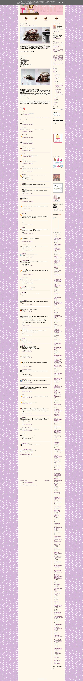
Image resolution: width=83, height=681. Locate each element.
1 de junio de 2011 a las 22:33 (27, 325)
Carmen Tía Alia (25, 260)
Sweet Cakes (56, 548)
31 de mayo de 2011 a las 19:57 (27, 265)
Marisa (23, 166)
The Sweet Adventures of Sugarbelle (58, 360)
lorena (23, 379)
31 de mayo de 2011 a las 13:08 (27, 179)
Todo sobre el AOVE (57, 345)
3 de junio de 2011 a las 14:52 (27, 375)
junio (56, 80)
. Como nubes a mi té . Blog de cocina (58, 566)
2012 (55, 71)
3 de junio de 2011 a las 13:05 (27, 366)
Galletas (28, 114)
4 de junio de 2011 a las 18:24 (27, 391)
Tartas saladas (60, 61)
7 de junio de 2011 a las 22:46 (27, 430)
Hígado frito (56, 298)
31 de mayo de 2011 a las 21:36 (27, 274)
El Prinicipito (56, 625)
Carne (62, 42)
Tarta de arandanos (57, 415)
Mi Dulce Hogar (55, 217)
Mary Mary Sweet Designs (57, 301)
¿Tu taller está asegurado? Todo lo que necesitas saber (58, 308)
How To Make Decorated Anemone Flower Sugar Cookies (58, 326)
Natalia (23, 292)
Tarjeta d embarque (57, 430)
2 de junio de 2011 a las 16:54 (27, 351)
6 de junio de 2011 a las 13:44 (27, 397)
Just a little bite (56, 652)
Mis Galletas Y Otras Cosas (57, 597)
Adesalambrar (24, 153)
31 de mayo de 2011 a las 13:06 (27, 171)
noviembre (57, 75)
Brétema (23, 308)
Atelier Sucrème (57, 584)
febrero (56, 100)
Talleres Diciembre (57, 598)
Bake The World (57, 510)
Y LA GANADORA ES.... (58, 606)
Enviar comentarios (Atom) (28, 482)
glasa (59, 64)
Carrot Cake (24, 277)
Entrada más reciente (23, 480)
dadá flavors (56, 601)
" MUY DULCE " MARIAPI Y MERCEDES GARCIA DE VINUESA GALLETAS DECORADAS (58, 420)
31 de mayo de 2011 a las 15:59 (27, 201)
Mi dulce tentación (57, 334)
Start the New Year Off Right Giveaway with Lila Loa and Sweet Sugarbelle (58, 362)
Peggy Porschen (57, 660)
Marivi (23, 394)
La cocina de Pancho (58, 616)
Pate (62, 56)
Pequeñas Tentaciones (58, 624)
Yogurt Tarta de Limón (57, 609)
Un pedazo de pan (57, 536)
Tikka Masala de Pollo (58, 87)
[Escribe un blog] (30, 113)
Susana (23, 146)
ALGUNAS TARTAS (57, 632)
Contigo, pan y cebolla (57, 537)
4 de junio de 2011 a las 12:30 (27, 382)
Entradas (55, 113)
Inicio (36, 480)
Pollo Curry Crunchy (57, 370)
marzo (56, 99)
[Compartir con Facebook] (32, 113)
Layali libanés (56, 267)
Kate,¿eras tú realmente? (58, 446)
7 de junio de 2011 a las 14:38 (27, 424)
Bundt (54, 42)
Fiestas (58, 50)
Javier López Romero (26, 369)
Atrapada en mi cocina (58, 274)
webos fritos (56, 312)
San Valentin (60, 59)
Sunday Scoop (56, 443)
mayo (56, 81)
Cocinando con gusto (58, 556)
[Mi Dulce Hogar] (56, 228)
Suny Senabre (24, 244)
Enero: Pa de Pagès (57, 511)
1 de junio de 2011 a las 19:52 (27, 311)
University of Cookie (57, 639)
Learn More (60, 2)
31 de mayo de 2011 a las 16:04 (27, 210)
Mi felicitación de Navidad (58, 572)
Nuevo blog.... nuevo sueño (58, 617)
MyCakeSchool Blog (57, 244)
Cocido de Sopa (45, 47)
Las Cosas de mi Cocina (26, 449)
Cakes (57, 42)
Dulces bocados (57, 414)
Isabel (23, 121)
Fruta (62, 50)
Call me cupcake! (57, 473)
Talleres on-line (58, 60)
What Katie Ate (56, 627)
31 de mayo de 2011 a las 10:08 (27, 124)
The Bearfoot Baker (57, 279)
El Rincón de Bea (57, 663)
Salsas (56, 59)
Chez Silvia (24, 127)
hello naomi (56, 580)
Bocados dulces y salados (57, 465)
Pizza (57, 58)
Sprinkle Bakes (57, 248)
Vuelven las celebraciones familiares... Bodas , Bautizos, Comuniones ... (58, 387)
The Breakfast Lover (57, 593)
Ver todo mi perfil (56, 31)
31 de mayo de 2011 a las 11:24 (27, 163)
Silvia (23, 227)
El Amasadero (56, 409)
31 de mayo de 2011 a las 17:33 (27, 241)
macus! (23, 286)
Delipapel (55, 269)
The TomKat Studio (57, 339)
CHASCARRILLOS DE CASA (58, 589)
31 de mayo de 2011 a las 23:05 (27, 289)
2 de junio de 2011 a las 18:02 (27, 357)
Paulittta (23, 300)
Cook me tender (57, 574)
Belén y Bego (24, 386)
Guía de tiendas (60, 51)
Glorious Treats (57, 260)
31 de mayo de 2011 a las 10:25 (27, 143)
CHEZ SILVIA (56, 329)
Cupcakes (61, 45)
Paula (23, 433)
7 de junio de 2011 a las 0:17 (27, 403)
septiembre (57, 78)
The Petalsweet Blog (57, 506)
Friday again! (56, 657)
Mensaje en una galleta (58, 527)
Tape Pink (56, 385)
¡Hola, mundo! (56, 313)
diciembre (57, 74)
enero (56, 102)
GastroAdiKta (56, 439)
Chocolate (25, 114)
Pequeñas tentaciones (58, 57)
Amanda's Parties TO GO (58, 540)
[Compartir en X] (31, 113)
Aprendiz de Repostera (26, 140)
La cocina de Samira (57, 426)
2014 (55, 68)
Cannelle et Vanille (57, 612)
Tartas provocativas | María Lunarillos (58, 374)
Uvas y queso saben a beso (58, 571)
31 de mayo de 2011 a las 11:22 (27, 156)
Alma (23, 345)
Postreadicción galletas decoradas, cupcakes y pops (58, 266)
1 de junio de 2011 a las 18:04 (27, 304)
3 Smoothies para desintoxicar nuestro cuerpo (57, 461)
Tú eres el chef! (57, 315)
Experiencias (56, 545)
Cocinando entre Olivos (26, 427)
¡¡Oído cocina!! (56, 234)
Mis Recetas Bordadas (58, 605)
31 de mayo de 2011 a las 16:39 (27, 224)
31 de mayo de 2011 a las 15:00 (27, 193)
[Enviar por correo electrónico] (29, 113)
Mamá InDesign (57, 608)
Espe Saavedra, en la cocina (58, 284)
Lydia (23, 183)
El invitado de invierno (58, 648)
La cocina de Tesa (57, 297)
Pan (62, 55)
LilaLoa (55, 324)
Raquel (23, 338)
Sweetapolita (56, 442)
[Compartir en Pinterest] (33, 113)
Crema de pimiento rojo (57, 653)
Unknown (24, 134)
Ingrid (23, 174)
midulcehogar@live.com (57, 38)
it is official (55, 581)
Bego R (23, 213)
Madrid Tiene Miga (57, 544)
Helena (23, 159)
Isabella (23, 253)
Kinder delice (56, 352)
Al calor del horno (57, 469)
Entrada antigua (47, 480)
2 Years (55, 485)
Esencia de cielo (57, 497)
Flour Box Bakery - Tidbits (57, 391)
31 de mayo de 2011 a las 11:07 (27, 150)
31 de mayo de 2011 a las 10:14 (27, 131)
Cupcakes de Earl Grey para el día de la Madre (59, 95)
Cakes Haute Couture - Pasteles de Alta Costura (58, 479)
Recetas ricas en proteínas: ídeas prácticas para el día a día (58, 276)
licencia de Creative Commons (58, 209)
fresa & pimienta (57, 449)
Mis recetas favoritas (58, 347)
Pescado (54, 58)
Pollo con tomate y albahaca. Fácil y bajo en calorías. (58, 494)
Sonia (23, 197)
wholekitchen (56, 552)
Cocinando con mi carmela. (57, 344)
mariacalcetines (57, 635)
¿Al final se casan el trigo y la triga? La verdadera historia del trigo (58, 411)
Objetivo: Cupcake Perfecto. (57, 404)
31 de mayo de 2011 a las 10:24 (27, 137)
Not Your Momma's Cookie (57, 484)
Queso (59, 58)
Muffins (59, 55)
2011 (55, 72)
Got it (65, 2)
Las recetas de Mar (57, 501)
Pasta (54, 56)
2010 (55, 104)
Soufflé (54, 60)
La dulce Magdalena (57, 459)
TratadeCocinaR (57, 523)
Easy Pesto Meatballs (57, 253)
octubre (56, 77)
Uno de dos (56, 293)
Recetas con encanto (58, 355)
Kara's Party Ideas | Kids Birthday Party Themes (57, 239)
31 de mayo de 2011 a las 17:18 (27, 233)
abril (56, 97)
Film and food (32, 45)
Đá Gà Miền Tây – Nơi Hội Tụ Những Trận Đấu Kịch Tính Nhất (58, 303)
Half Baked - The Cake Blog (58, 395)
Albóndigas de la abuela (57, 466)
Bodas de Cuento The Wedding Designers (58, 379)
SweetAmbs (56, 256)
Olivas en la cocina (57, 434)
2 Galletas (55, 594)
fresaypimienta (24, 443)
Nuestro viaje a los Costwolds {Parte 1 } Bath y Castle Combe (58, 331)
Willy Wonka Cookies (57, 392)
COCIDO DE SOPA (57, 365)
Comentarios (56, 115)
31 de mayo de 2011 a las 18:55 (27, 250)
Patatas (58, 56)
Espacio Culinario (57, 492)
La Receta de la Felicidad (57, 514)
